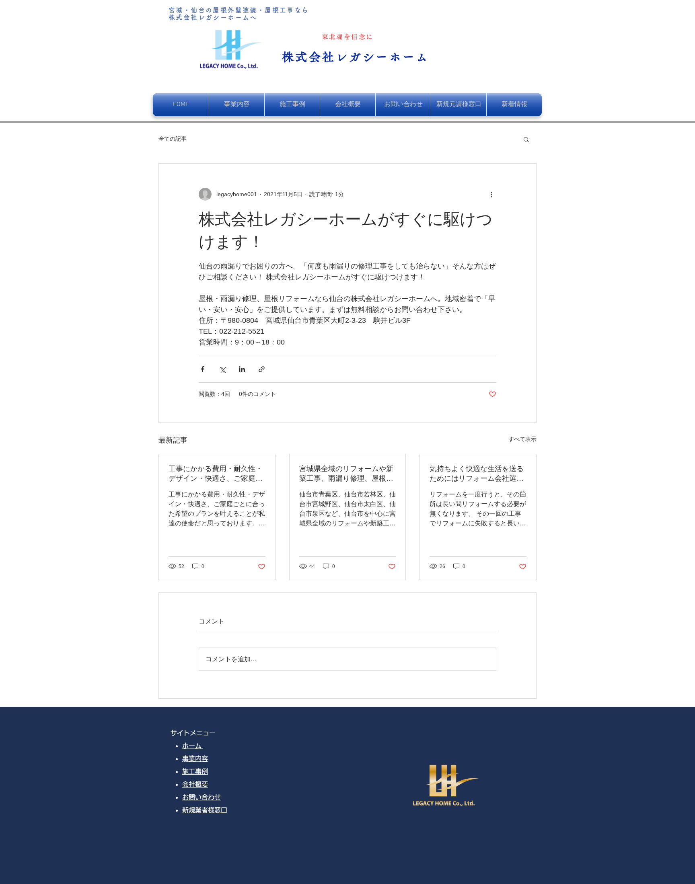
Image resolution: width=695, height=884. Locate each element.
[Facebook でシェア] (202, 369)
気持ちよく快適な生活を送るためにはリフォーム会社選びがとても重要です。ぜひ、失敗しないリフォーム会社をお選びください (477, 474)
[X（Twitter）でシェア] (222, 369)
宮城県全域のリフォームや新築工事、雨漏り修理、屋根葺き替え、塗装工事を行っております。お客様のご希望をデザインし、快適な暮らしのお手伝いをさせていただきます (346, 474)
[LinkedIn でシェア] (242, 369)
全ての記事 (172, 138)
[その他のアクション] (491, 194)
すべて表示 (522, 439)
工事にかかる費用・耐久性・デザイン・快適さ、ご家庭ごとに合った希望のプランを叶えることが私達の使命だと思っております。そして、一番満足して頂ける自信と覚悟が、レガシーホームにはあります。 (216, 474)
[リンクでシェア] (261, 369)
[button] (526, 139)
